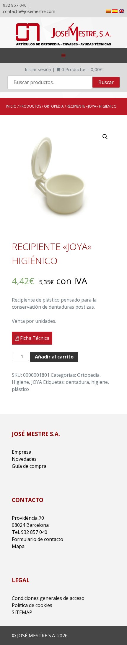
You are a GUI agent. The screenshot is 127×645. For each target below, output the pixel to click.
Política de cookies (32, 605)
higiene (99, 382)
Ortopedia (54, 106)
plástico (20, 389)
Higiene (20, 382)
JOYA (36, 382)
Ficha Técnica (34, 338)
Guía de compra (29, 466)
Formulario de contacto (37, 539)
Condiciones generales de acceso (48, 598)
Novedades (24, 459)
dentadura (77, 382)
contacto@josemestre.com (29, 11)
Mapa (18, 546)
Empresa (21, 452)
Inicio (11, 106)
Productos (30, 106)
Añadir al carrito (54, 356)
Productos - (81, 69)
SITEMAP (22, 612)
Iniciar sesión (38, 69)
